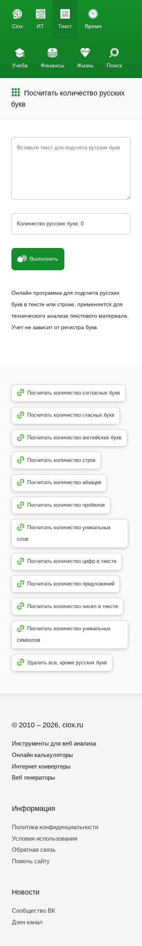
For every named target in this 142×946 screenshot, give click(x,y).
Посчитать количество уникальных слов (64, 533)
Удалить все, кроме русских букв (67, 663)
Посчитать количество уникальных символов (64, 634)
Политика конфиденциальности (55, 827)
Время (93, 26)
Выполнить (44, 259)
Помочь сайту (31, 861)
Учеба (20, 65)
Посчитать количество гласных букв (70, 415)
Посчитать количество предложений (70, 584)
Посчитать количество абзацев (64, 482)
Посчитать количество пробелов (66, 505)
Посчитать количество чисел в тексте (72, 606)
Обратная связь (34, 849)
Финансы (52, 65)
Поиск (114, 65)
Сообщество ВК (33, 910)
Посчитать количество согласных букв (73, 393)
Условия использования (44, 838)
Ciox (17, 26)
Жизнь (85, 65)
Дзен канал (27, 922)
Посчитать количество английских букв (74, 438)
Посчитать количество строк (61, 460)
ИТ (40, 26)
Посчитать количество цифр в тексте (71, 561)
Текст (65, 26)
